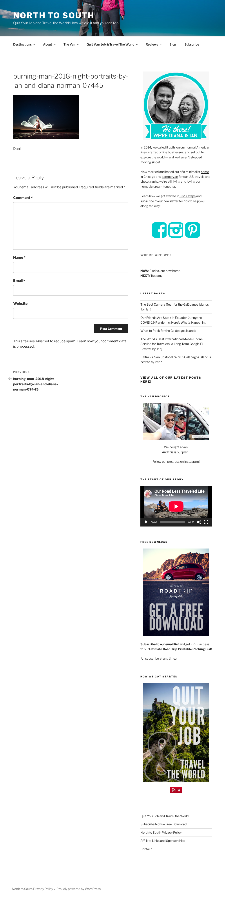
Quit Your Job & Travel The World (110, 44)
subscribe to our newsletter (159, 201)
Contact (146, 849)
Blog (172, 44)
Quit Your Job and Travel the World (164, 816)
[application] (176, 506)
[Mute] (199, 522)
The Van (69, 44)
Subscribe (192, 44)
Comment (23, 198)
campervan (170, 176)
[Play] (146, 522)
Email (19, 281)
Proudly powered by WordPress (78, 889)
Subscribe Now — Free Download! (163, 824)
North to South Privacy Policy (160, 832)
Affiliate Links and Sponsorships (162, 840)
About (47, 44)
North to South (53, 15)
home (205, 172)
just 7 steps (188, 196)
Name (19, 257)
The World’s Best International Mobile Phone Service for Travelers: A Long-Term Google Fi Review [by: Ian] (171, 344)
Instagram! (192, 461)
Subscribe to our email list (159, 644)
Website (20, 303)
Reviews (152, 44)
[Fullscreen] (206, 522)
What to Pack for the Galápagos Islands (168, 330)
